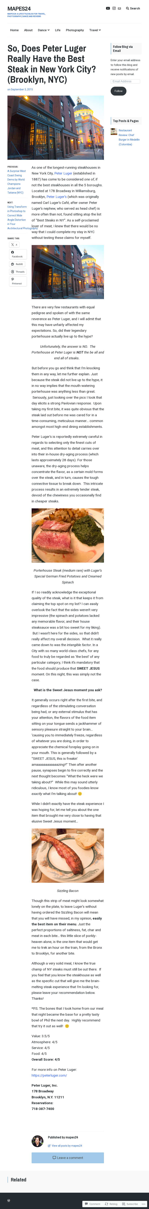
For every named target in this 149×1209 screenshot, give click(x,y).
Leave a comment (70, 1158)
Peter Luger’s (57, 197)
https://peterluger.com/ (49, 1075)
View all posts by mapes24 (66, 1145)
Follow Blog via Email (123, 48)
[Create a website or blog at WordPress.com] (8, 1201)
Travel (93, 30)
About (28, 30)
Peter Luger (63, 173)
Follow (118, 91)
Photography (75, 30)
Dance (42, 30)
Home (14, 30)
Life (58, 30)
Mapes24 (19, 8)
